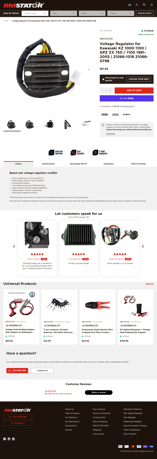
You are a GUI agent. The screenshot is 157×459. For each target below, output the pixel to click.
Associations (71, 426)
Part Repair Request (133, 413)
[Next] (88, 69)
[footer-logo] (17, 410)
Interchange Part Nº (78, 164)
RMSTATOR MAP (100, 426)
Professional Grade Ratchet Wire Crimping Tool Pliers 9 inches (97, 331)
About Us (69, 409)
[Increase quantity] (110, 90)
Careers (68, 430)
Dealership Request (133, 422)
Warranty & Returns (133, 409)
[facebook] (4, 439)
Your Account (99, 409)
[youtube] (13, 439)
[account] (137, 5)
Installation (108, 164)
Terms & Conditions (102, 413)
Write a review (99, 392)
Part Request (130, 417)
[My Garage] (129, 5)
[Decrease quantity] (102, 90)
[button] (127, 106)
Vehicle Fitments (138, 164)
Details (18, 164)
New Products (130, 434)
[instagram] (9, 439)
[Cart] (144, 4)
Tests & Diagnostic (132, 430)
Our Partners (71, 417)
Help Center (98, 434)
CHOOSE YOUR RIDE (139, 79)
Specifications (48, 164)
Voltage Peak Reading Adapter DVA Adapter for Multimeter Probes (20, 332)
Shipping (97, 430)
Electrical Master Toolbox (135, 426)
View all (150, 284)
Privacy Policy (99, 417)
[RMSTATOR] (23, 5)
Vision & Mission (72, 413)
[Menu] (152, 5)
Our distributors (72, 422)
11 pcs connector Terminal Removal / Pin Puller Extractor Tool (58, 332)
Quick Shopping (100, 422)
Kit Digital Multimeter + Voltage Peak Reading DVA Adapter (135, 331)
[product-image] (21, 305)
